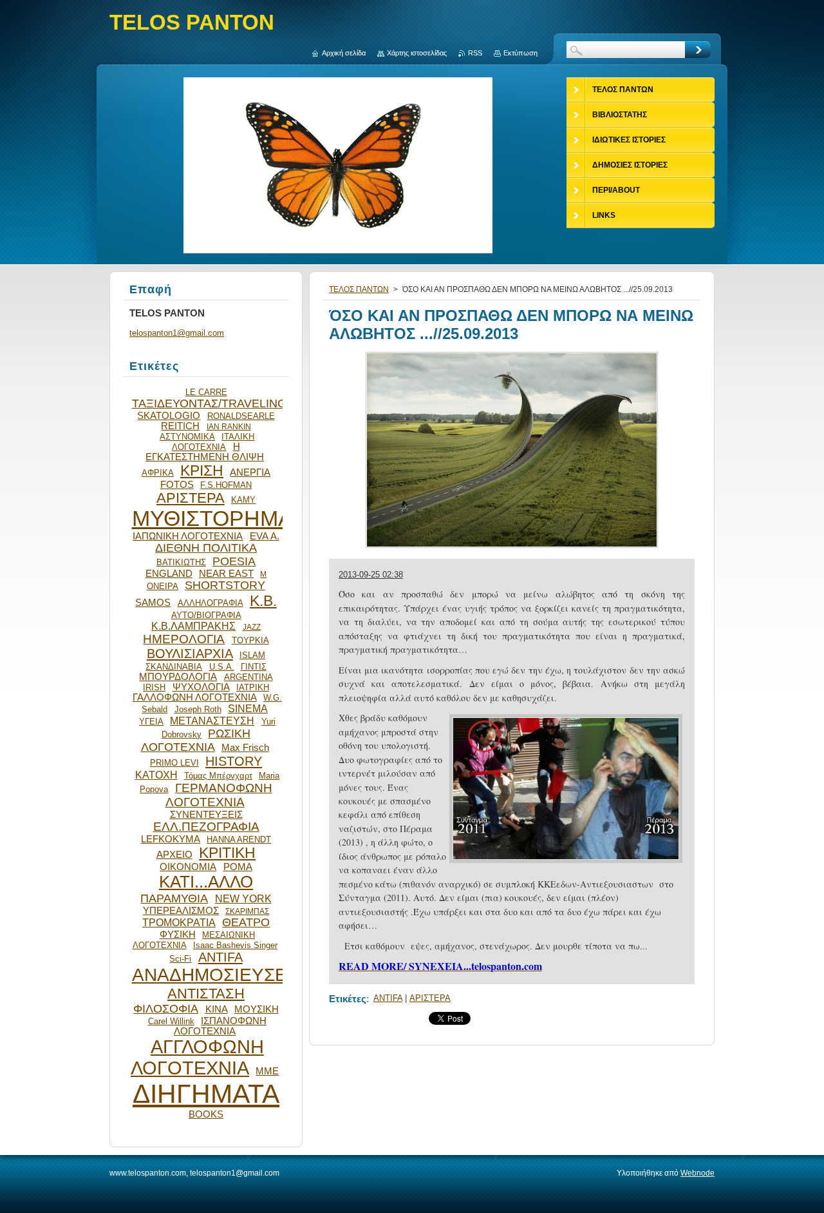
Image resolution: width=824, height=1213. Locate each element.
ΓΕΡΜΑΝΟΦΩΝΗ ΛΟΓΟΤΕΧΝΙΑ (218, 795)
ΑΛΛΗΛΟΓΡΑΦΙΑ (210, 603)
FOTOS (177, 485)
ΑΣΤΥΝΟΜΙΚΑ (187, 437)
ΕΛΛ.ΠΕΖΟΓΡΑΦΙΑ (206, 826)
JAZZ (252, 627)
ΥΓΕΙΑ (151, 721)
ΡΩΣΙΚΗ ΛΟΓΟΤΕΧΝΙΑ (196, 740)
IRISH (154, 687)
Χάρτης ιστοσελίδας (417, 53)
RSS (475, 53)
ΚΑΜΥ (243, 500)
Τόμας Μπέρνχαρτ (218, 776)
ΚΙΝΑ (216, 1009)
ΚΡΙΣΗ (201, 470)
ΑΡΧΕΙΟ (174, 854)
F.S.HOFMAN (226, 485)
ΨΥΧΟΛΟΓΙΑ (201, 687)
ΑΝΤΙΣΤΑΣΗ (206, 993)
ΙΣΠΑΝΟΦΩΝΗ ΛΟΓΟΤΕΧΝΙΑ (220, 1026)
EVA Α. (264, 536)
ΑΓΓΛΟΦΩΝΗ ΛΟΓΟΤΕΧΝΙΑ (197, 1057)
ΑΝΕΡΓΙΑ (250, 472)
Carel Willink (171, 1021)
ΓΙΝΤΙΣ (254, 667)
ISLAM (252, 655)
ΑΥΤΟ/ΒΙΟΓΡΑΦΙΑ (206, 615)
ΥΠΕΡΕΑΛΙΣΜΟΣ (181, 911)
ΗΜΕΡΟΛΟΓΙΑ (184, 639)
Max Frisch (245, 747)
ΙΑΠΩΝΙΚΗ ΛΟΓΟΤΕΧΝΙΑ (188, 536)
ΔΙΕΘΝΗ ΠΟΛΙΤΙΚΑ (206, 547)
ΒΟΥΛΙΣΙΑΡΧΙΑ (190, 653)
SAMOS (153, 602)
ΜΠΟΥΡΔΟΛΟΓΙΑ (178, 677)
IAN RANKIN (229, 426)
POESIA (234, 561)
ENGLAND (168, 573)
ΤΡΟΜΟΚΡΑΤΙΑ (179, 922)
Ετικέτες (347, 998)
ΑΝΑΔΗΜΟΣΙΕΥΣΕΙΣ (217, 975)
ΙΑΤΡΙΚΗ (252, 687)
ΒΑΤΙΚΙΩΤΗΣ (181, 562)
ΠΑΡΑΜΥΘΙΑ (174, 898)
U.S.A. (221, 667)
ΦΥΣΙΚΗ (178, 934)
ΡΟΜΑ (237, 867)
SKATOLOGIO (168, 416)
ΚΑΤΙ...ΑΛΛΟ (206, 881)
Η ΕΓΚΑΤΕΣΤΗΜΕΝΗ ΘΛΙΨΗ (204, 452)
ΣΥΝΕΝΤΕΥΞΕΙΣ (206, 815)
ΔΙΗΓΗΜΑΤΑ (206, 1094)
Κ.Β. (263, 600)
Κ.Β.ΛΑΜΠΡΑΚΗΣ (193, 626)
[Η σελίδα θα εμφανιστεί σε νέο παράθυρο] (511, 547)
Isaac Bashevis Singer (235, 945)
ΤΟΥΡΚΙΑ (250, 640)
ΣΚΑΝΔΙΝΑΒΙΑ (173, 667)
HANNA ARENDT (239, 839)
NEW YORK (243, 898)
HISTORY (233, 761)
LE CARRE (206, 392)
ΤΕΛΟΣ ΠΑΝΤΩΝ (359, 289)
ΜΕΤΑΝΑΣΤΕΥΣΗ (212, 720)
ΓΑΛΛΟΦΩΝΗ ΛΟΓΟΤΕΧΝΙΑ (195, 697)
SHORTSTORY (225, 585)
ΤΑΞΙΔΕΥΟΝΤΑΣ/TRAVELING (209, 403)
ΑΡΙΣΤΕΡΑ (430, 998)
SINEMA (248, 708)
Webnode (697, 1173)
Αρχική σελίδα (344, 53)
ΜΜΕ (267, 1071)
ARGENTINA (248, 677)
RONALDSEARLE (241, 416)
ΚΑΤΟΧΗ (156, 775)
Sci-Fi (180, 959)
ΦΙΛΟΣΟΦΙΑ (165, 1008)
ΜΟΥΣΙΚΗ (256, 1009)
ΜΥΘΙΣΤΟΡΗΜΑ (212, 518)
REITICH (180, 426)
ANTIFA (387, 998)
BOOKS (206, 1114)
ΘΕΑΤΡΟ (246, 922)
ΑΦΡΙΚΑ (158, 473)
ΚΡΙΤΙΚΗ (227, 852)
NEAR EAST (226, 573)
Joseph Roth (197, 709)
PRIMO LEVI (174, 763)
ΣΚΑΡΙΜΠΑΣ (247, 911)
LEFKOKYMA (170, 839)
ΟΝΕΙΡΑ (162, 586)
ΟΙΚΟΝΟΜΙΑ (188, 867)
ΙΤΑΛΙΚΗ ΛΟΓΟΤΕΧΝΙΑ (213, 442)
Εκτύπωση (520, 53)
